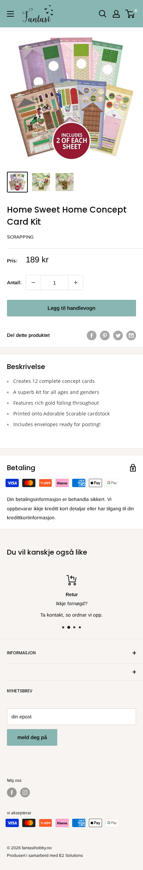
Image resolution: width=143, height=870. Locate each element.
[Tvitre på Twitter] (118, 335)
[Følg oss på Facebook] (12, 792)
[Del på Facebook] (91, 335)
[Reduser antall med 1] (75, 282)
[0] (130, 14)
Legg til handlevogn (71, 308)
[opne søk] (103, 14)
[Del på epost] (131, 335)
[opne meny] (10, 14)
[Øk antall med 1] (33, 282)
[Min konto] (116, 14)
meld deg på (32, 737)
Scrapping (20, 237)
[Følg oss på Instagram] (25, 792)
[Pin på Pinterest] (105, 335)
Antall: (14, 282)
